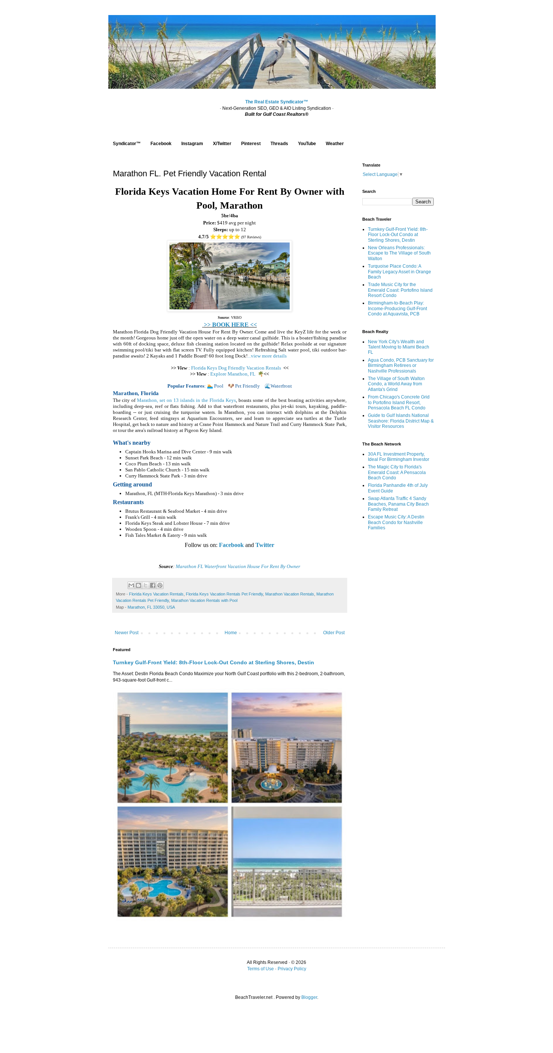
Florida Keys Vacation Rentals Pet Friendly (224, 594)
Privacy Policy (292, 968)
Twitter (264, 545)
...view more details (267, 356)
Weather (335, 143)
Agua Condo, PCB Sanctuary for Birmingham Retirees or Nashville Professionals (401, 366)
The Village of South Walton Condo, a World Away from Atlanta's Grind (396, 384)
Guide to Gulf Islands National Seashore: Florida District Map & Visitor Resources (401, 421)
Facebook (161, 143)
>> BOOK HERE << (230, 324)
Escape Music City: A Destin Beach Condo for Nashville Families (396, 522)
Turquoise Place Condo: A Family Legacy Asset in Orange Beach (399, 272)
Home (231, 632)
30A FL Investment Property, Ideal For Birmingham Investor (398, 457)
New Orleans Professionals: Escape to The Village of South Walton (399, 253)
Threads (279, 143)
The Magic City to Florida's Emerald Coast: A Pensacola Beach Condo (397, 472)
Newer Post (126, 632)
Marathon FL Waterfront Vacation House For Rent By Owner (238, 566)
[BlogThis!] (138, 585)
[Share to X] (145, 585)
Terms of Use (260, 968)
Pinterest (251, 143)
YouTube (307, 143)
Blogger (309, 997)
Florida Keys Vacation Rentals (156, 594)
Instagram (192, 143)
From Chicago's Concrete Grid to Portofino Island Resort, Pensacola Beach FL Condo (399, 402)
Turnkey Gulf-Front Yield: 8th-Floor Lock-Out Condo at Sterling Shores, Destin (213, 662)
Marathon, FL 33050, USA (151, 607)
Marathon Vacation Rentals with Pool (204, 600)
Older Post (334, 632)
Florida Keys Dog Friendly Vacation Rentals (236, 368)
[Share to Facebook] (152, 585)
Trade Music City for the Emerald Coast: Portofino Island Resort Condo (400, 290)
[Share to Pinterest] (160, 585)
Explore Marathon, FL (233, 374)
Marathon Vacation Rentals (289, 594)
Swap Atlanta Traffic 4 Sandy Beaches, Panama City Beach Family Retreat (398, 504)
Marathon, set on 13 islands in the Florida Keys (186, 400)
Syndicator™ (127, 143)
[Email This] (131, 585)
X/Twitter (222, 143)
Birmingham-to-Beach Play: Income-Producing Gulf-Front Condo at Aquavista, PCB (397, 308)
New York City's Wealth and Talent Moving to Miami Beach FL (398, 347)
